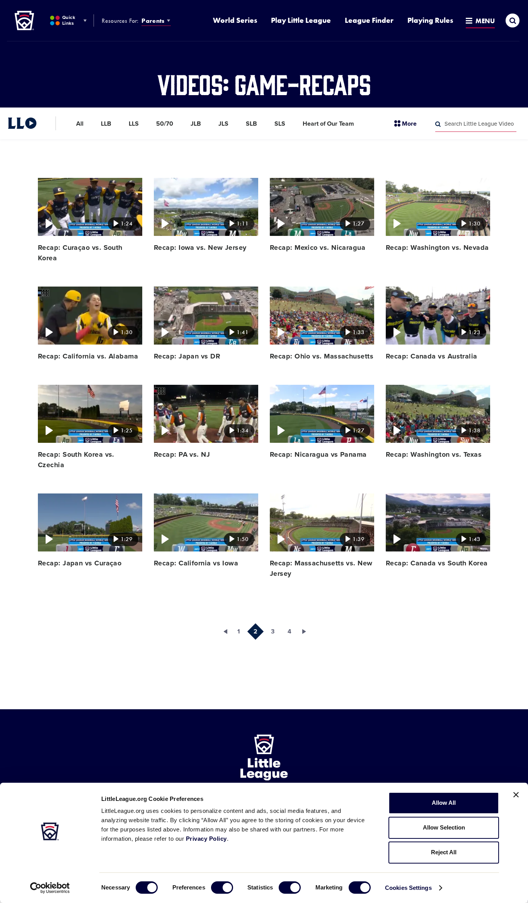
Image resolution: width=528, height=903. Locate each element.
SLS (279, 124)
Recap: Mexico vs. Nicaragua (317, 247)
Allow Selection (444, 827)
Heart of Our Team (328, 124)
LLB (106, 124)
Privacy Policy (206, 838)
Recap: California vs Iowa (196, 563)
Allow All (444, 802)
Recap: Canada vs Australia (431, 356)
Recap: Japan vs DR (187, 356)
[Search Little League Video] (438, 124)
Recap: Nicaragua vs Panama (318, 454)
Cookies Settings (408, 887)
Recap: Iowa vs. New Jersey (200, 247)
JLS (223, 124)
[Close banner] (516, 794)
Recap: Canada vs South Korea (437, 563)
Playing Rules (430, 20)
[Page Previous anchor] (221, 631)
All (79, 124)
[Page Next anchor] (306, 631)
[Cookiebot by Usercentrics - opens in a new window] (50, 888)
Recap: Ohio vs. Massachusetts (321, 356)
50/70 (164, 124)
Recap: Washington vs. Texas (434, 454)
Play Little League (301, 20)
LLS (134, 124)
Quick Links (68, 20)
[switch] (222, 887)
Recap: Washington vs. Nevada (437, 247)
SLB (251, 124)
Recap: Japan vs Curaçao (79, 563)
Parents (152, 21)
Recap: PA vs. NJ (182, 454)
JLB (196, 124)
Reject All (443, 852)
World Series (235, 20)
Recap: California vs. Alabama (88, 356)
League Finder (369, 20)
